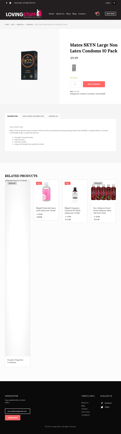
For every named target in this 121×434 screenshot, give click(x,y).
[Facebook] (7, 3)
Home (7, 24)
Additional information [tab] (33, 116)
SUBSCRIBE (12, 418)
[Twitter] (10, 3)
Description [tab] (12, 116)
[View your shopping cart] (97, 13)
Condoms (29, 24)
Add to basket (94, 84)
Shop (13, 24)
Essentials (20, 24)
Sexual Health (100, 94)
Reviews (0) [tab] (53, 116)
